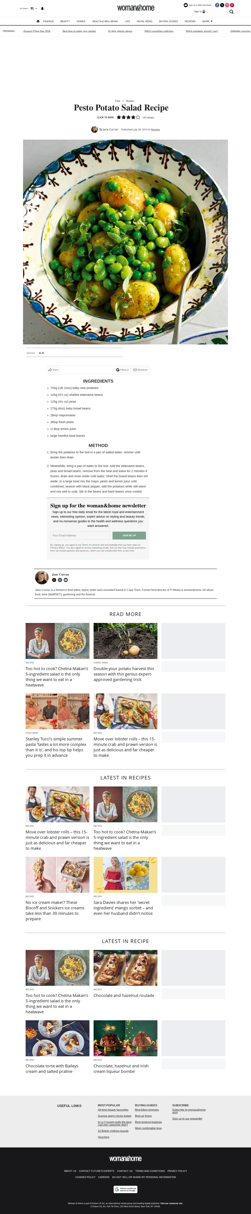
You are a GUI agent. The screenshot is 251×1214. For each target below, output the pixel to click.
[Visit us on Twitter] (222, 5)
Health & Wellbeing (105, 21)
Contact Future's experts (96, 1171)
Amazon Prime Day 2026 (36, 31)
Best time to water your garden (79, 31)
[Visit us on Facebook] (217, 5)
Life (127, 21)
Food (117, 101)
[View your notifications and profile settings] (42, 8)
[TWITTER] (55, 580)
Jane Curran (110, 129)
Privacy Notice (57, 547)
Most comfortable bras (148, 1128)
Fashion (48, 21)
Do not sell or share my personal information (144, 1177)
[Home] (38, 21)
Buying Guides (168, 21)
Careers (103, 1177)
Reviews (190, 21)
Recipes (130, 101)
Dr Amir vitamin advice (120, 31)
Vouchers (103, 1137)
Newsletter (142, 369)
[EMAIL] (66, 580)
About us (70, 1171)
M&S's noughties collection (159, 31)
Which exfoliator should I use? (202, 31)
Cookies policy (85, 1177)
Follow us (124, 369)
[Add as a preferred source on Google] (125, 1189)
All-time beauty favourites (113, 1109)
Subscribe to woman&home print (189, 1111)
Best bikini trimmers (147, 1109)
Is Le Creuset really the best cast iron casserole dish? (114, 1123)
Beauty (65, 21)
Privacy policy (177, 1171)
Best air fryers (143, 1115)
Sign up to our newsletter (187, 1118)
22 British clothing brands (113, 1131)
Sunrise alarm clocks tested (114, 1115)
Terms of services (91, 545)
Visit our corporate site (171, 1203)
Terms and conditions (150, 1171)
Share (55, 369)
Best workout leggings (148, 1122)
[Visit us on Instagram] (227, 5)
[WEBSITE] (61, 580)
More (206, 21)
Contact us (125, 1171)
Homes (81, 21)
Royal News (144, 21)
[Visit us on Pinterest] (232, 5)
